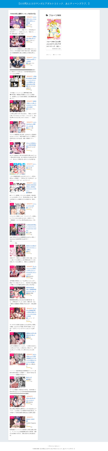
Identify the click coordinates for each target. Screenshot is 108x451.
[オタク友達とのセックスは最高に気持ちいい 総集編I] (17, 22)
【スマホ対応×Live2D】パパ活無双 (31, 59)
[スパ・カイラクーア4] (17, 169)
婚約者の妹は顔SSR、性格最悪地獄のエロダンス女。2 (31, 289)
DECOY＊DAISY (30, 419)
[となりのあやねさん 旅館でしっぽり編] (17, 127)
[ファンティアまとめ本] (17, 209)
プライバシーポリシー (54, 446)
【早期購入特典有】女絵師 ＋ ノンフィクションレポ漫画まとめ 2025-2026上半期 (31, 80)
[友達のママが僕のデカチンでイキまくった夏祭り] (17, 250)
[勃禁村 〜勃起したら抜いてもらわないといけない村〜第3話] (17, 106)
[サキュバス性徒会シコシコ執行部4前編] (17, 148)
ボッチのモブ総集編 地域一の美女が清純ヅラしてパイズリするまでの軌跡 (31, 312)
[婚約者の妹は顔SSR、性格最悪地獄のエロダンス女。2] (17, 292)
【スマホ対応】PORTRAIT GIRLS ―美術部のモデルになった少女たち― (31, 186)
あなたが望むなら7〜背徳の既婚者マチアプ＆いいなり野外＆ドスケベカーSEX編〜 (31, 358)
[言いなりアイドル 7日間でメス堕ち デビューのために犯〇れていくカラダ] (17, 271)
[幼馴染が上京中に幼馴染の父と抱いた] (17, 338)
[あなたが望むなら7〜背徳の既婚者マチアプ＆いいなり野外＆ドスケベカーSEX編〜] (17, 359)
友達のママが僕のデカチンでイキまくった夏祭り (31, 247)
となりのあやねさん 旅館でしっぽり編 (31, 124)
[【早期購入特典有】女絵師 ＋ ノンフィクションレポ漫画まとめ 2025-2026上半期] (17, 81)
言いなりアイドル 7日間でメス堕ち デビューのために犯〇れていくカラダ (31, 270)
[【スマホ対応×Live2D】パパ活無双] (17, 62)
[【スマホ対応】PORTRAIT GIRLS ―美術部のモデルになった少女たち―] (17, 188)
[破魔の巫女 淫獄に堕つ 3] (17, 41)
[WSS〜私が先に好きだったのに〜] (17, 401)
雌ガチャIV (29, 377)
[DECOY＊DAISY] (17, 422)
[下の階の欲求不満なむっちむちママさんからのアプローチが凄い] (17, 229)
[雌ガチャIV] (17, 382)
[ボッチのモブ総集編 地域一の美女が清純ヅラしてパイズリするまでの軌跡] (17, 313)
